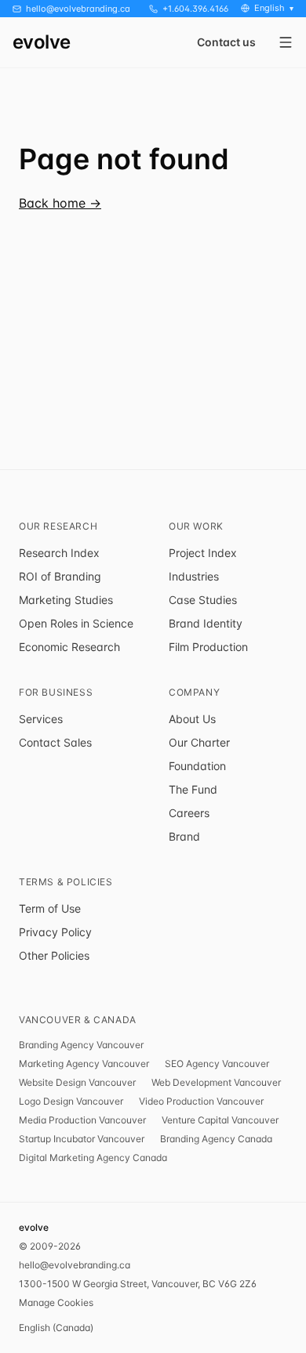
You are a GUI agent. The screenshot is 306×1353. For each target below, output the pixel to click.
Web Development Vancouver (216, 1082)
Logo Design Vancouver (71, 1101)
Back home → (60, 203)
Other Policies (54, 955)
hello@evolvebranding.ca (74, 1265)
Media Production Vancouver (82, 1120)
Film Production (208, 646)
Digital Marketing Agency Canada (93, 1157)
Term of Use (50, 908)
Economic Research (69, 646)
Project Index (203, 552)
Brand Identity (205, 623)
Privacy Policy (55, 932)
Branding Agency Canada (216, 1139)
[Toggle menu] (285, 42)
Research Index (59, 552)
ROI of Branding (60, 576)
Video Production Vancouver (201, 1101)
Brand (184, 836)
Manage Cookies (56, 1302)
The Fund (193, 789)
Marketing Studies (66, 599)
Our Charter (199, 742)
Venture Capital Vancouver (220, 1120)
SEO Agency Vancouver (217, 1063)
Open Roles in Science (76, 623)
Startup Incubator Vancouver (81, 1139)
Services (41, 718)
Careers (189, 812)
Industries (194, 576)
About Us (192, 718)
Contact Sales (55, 742)
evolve (41, 42)
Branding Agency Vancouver (81, 1045)
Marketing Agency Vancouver (84, 1063)
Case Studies (203, 599)
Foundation (197, 765)
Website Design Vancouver (77, 1082)
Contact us (226, 42)
